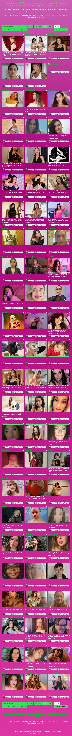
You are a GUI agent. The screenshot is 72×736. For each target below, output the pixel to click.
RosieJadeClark (53, 62)
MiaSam (27, 34)
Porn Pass (18, 21)
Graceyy (5, 423)
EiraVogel (28, 312)
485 (4, 29)
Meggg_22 (51, 506)
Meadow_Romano (8, 617)
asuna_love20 (52, 672)
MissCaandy (52, 117)
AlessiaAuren (6, 368)
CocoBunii (5, 561)
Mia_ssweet (6, 284)
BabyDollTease (53, 173)
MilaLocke (28, 62)
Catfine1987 (52, 228)
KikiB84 (50, 590)
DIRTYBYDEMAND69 (54, 617)
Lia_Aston (28, 645)
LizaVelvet (51, 256)
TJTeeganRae (29, 368)
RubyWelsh (6, 395)
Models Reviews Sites (39, 21)
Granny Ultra (64, 21)
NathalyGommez (7, 201)
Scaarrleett (5, 479)
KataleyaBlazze (7, 173)
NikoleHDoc (52, 368)
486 (9, 29)
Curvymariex (29, 228)
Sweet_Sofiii (29, 423)
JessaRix (51, 561)
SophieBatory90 (7, 256)
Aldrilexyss (28, 145)
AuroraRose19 (52, 645)
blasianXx (28, 117)
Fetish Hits (43, 733)
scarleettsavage (30, 90)
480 (31, 26)
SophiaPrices (6, 672)
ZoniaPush (5, 590)
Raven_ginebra (53, 479)
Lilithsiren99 (6, 90)
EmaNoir (5, 62)
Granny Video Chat (8, 21)
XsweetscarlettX (30, 339)
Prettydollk (28, 506)
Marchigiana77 (30, 534)
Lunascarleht (52, 312)
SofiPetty (28, 590)
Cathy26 (5, 339)
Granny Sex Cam (53, 21)
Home (57, 26)
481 (36, 26)
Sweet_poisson (30, 617)
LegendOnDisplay (54, 339)
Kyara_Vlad (51, 450)
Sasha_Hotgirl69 (7, 645)
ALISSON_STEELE (8, 506)
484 (49, 26)
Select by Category (60, 29)
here (42, 731)
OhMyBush (5, 117)
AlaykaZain (51, 201)
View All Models (8, 26)
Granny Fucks (27, 21)
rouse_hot (5, 534)
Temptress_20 (52, 423)
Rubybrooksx (52, 34)
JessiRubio (28, 450)
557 (22, 29)
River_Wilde (52, 395)
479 (27, 26)
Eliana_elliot (52, 90)
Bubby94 (28, 672)
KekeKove (28, 561)
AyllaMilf (28, 284)
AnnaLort (5, 34)
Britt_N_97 (5, 450)
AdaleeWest (29, 173)
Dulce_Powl (29, 395)
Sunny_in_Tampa (30, 256)
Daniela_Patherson (54, 284)
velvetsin (51, 145)
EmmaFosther (6, 145)
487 (14, 29)
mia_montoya (29, 201)
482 (40, 26)
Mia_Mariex (5, 312)
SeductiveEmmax (30, 479)
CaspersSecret (52, 534)
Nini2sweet (5, 228)
